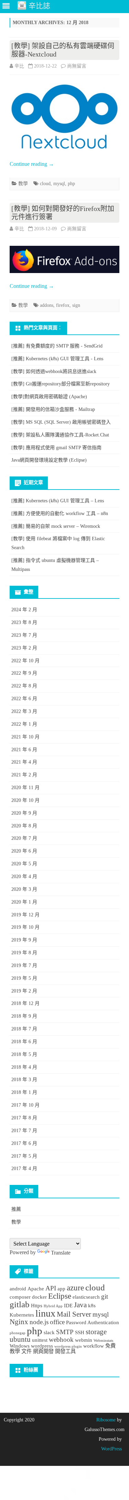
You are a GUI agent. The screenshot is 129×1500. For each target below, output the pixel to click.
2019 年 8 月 (24, 952)
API (50, 1288)
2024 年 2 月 (24, 609)
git (104, 1296)
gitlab (20, 1304)
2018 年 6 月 (24, 1041)
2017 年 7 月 (24, 1130)
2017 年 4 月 (24, 1168)
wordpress (42, 1346)
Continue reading (32, 164)
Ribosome (106, 1419)
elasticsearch (86, 1297)
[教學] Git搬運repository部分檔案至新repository (60, 383)
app (61, 1288)
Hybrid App (53, 1306)
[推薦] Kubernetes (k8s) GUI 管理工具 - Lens (57, 358)
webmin (83, 1340)
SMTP (65, 1332)
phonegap (17, 1333)
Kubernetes (22, 1315)
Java (80, 1305)
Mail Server (74, 1314)
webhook (61, 1339)
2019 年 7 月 (24, 965)
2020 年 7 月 (24, 838)
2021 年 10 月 (25, 736)
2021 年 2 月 (24, 774)
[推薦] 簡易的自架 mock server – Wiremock (55, 526)
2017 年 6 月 (24, 1143)
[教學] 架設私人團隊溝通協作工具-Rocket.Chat (60, 434)
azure (75, 1287)
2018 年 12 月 (25, 1003)
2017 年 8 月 (24, 1117)
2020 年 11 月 (25, 787)
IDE (68, 1305)
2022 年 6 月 (24, 698)
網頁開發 (43, 1351)
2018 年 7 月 (24, 1028)
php (71, 183)
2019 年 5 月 (24, 978)
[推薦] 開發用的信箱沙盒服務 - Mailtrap (53, 409)
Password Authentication (92, 1322)
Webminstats (103, 1340)
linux (45, 1313)
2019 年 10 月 (25, 927)
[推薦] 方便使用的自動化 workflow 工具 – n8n (59, 513)
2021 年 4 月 (24, 762)
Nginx (19, 1322)
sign (76, 305)
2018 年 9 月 (24, 1016)
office (57, 1322)
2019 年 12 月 (25, 914)
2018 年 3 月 (24, 1079)
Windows (20, 1346)
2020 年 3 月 (24, 889)
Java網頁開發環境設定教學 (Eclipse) (49, 460)
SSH (79, 1332)
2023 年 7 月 (24, 635)
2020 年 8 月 (24, 825)
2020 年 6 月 (24, 851)
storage (96, 1332)
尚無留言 (76, 66)
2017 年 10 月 (25, 1105)
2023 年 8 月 (24, 622)
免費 (110, 1346)
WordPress (111, 1448)
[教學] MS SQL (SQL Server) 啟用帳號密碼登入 (61, 422)
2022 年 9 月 (24, 673)
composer (20, 1297)
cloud (45, 183)
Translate (61, 1253)
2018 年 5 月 (24, 1054)
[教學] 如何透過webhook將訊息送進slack (53, 371)
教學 (23, 183)
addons (46, 305)
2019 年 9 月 (24, 940)
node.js (39, 1322)
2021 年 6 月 (24, 749)
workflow (93, 1346)
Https (36, 1305)
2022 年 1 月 (24, 724)
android (18, 1288)
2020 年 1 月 (24, 902)
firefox (62, 305)
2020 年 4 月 (24, 876)
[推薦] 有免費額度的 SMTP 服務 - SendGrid (57, 346)
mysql (59, 183)
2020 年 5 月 (24, 863)
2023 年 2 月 (24, 648)
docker (39, 1297)
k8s (92, 1305)
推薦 (16, 1209)
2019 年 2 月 (24, 991)
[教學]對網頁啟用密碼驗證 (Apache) (49, 396)
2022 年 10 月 (25, 660)
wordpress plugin (68, 1346)
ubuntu (20, 1339)
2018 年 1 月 (24, 1092)
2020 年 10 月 (25, 800)
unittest (39, 1340)
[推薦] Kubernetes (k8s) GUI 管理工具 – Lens (57, 500)
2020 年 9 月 (24, 813)
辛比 (19, 66)
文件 (26, 1351)
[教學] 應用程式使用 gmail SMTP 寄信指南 (56, 447)
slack (49, 1332)
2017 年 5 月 (24, 1156)
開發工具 (65, 1351)
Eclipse (59, 1295)
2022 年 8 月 (24, 685)
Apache (36, 1288)
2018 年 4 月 (24, 1067)
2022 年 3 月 (24, 711)
